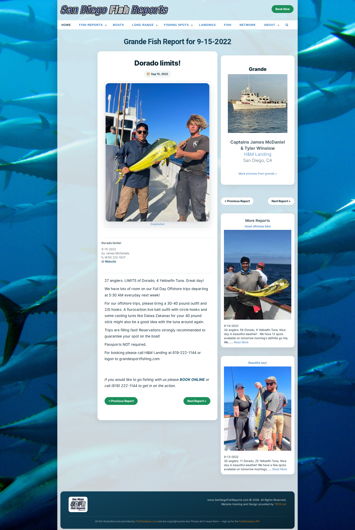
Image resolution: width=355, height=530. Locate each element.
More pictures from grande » (258, 173)
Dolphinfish (157, 224)
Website (110, 261)
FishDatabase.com (146, 521)
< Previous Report (121, 401)
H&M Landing (257, 154)
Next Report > (196, 401)
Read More (241, 342)
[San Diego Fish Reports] (114, 10)
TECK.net (280, 504)
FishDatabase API (249, 521)
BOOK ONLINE (192, 379)
